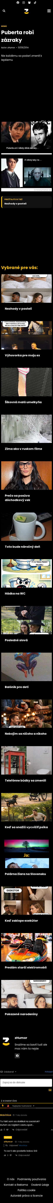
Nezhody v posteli (15, 203)
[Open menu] (49, 11)
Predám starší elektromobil (26, 967)
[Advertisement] (26, 235)
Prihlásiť (48, 1071)
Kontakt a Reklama (16, 1185)
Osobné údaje (40, 1185)
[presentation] (26, 288)
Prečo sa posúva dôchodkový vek (17, 498)
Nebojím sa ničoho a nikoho (26, 734)
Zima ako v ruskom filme (23, 449)
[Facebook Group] (29, 2)
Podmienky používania (31, 1179)
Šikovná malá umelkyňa (23, 402)
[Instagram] (23, 2)
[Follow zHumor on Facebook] (17, 1055)
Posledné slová (16, 640)
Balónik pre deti (17, 687)
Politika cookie (26, 1190)
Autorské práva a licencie (26, 1195)
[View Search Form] (2, 11)
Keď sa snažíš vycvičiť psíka (26, 827)
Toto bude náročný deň (22, 547)
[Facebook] (17, 2)
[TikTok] (35, 2)
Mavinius (23, 1145)
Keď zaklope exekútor (21, 921)
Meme (4, 26)
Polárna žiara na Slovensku (25, 874)
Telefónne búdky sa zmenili (25, 780)
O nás (10, 1179)
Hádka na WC (15, 593)
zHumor (11, 47)
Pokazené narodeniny (21, 1014)
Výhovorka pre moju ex (22, 355)
